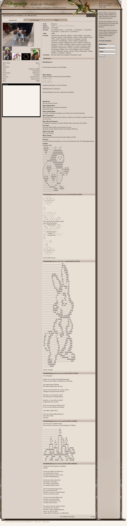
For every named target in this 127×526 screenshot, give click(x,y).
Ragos (62, 49)
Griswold (70, 39)
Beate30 (80, 42)
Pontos (70, 47)
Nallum (90, 51)
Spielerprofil (12, 20)
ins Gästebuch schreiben (68, 516)
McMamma (55, 46)
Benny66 (63, 35)
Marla (76, 40)
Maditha (67, 44)
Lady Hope (55, 31)
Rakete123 (71, 46)
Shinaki (70, 35)
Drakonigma (55, 49)
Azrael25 (87, 49)
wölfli (57, 39)
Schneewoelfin (87, 44)
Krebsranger (83, 51)
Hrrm (89, 46)
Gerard (54, 51)
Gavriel (76, 37)
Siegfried (75, 49)
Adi (71, 49)
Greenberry (87, 42)
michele (61, 42)
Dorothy (84, 39)
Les (65, 46)
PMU (53, 33)
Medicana (60, 51)
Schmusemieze (63, 47)
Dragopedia (47, 7)
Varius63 (61, 44)
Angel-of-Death (77, 35)
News (33, 7)
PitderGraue (68, 42)
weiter (93, 516)
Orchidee (54, 47)
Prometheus (78, 30)
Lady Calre (64, 31)
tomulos (71, 51)
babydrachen (55, 35)
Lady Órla (69, 30)
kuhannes (54, 42)
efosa (61, 46)
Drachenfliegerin (85, 47)
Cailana (71, 40)
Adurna (78, 46)
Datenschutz (46, 521)
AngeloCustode (88, 37)
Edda (76, 51)
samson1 (54, 44)
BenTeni (68, 53)
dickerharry (61, 261)
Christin (73, 44)
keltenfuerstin (83, 40)
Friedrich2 (55, 40)
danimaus (63, 39)
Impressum (38, 521)
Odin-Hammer (68, 37)
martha (79, 44)
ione (67, 49)
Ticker (57, 20)
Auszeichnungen (34, 20)
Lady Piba (88, 30)
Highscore (39, 7)
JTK (53, 39)
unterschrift (87, 35)
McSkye (54, 53)
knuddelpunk (63, 40)
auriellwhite (61, 53)
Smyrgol (83, 46)
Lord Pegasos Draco (58, 30)
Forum (29, 7)
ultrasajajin (77, 39)
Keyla (66, 51)
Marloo (60, 37)
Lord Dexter (74, 31)
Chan (81, 49)
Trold (74, 42)
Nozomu (54, 37)
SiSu (81, 37)
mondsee (76, 47)
